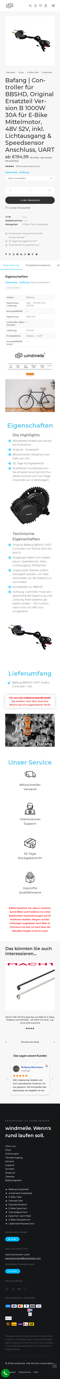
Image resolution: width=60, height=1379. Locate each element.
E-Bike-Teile (33, 72)
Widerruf (10, 1172)
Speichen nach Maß (20, 1216)
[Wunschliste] (39, 5)
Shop (21, 72)
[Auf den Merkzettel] (21, 965)
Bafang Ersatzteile (19, 1189)
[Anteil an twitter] (10, 254)
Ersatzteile (47, 72)
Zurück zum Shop (30, 1042)
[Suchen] (29, 5)
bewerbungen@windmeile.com (23, 1258)
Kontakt (9, 1168)
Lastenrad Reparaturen (21, 1223)
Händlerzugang (14, 1157)
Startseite (10, 72)
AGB (36, 1372)
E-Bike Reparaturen (20, 1219)
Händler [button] (13, 1239)
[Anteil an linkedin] (21, 254)
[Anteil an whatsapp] (25, 254)
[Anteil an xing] (32, 254)
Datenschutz (25, 1372)
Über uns (10, 1146)
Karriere (9, 1161)
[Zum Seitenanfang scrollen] (54, 1365)
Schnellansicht (21, 969)
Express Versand (18, 1204)
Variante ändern (13, 288)
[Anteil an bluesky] (28, 254)
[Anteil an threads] (13, 254)
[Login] (34, 5)
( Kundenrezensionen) (27, 166)
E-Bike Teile (15, 1197)
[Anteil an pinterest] (17, 254)
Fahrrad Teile (16, 1200)
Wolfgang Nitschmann (32, 1067)
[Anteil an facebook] (6, 254)
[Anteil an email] (36, 254)
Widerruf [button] (14, 1271)
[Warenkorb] (44, 5)
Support (9, 1165)
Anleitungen (12, 1153)
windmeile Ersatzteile (20, 1193)
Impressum (10, 1372)
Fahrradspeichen (18, 1212)
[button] (53, 5)
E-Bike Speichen (18, 1208)
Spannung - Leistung (17, 172)
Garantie (9, 1176)
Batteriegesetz (13, 1180)
